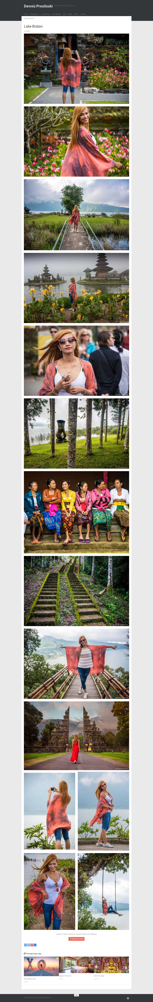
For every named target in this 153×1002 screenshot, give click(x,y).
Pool (64, 14)
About (76, 14)
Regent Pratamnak (65, 976)
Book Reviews (56, 14)
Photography (34, 14)
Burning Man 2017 (30, 979)
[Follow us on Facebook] (128, 998)
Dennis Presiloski (38, 6)
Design (70, 14)
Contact (83, 14)
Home (26, 14)
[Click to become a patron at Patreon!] (76, 941)
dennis (28, 31)
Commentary (46, 14)
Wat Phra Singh (99, 976)
